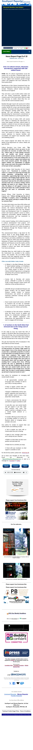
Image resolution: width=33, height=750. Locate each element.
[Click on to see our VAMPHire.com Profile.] (18, 684)
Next (25, 466)
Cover (15, 466)
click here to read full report (20, 9)
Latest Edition (6, 51)
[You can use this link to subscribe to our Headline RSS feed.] (7, 613)
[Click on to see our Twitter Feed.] (10, 684)
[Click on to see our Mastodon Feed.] (22, 684)
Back (6, 466)
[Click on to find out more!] (16, 519)
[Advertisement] (16, 28)
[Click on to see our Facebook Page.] (14, 684)
